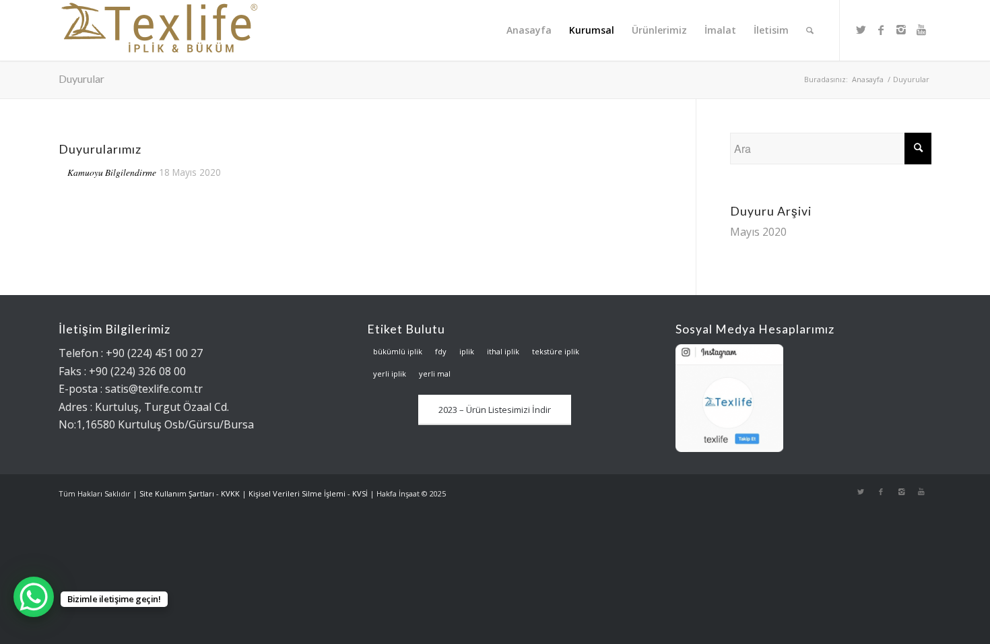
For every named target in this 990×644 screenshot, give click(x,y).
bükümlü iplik (397, 351)
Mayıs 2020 (758, 231)
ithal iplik (503, 351)
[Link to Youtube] (921, 30)
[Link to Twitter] (861, 30)
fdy (441, 351)
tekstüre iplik (555, 351)
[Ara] (809, 30)
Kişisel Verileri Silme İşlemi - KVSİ (308, 493)
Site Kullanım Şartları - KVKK (189, 493)
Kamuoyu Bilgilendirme (111, 172)
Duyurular (81, 78)
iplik (466, 351)
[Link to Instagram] (901, 30)
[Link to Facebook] (881, 30)
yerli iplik (389, 373)
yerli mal (435, 373)
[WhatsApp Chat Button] (33, 597)
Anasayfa (868, 79)
